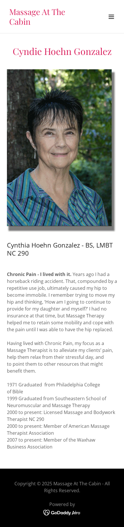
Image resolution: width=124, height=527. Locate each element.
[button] (111, 16)
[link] (45, 23)
